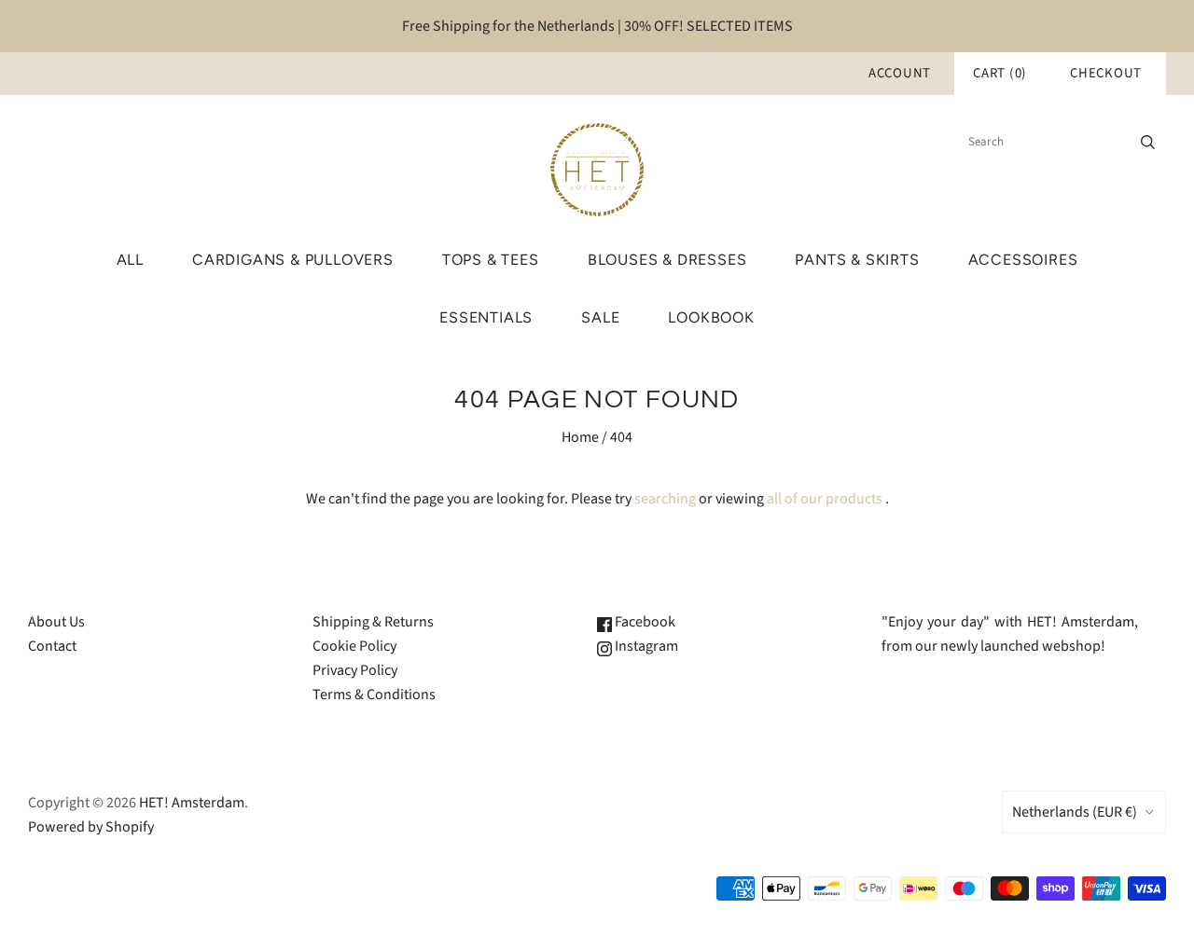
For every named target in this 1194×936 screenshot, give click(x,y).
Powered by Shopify (91, 827)
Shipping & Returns (373, 622)
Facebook (643, 622)
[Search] (1148, 141)
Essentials (486, 317)
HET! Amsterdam (191, 802)
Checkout (1106, 73)
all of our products (824, 499)
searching (665, 499)
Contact (52, 646)
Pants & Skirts (857, 259)
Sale (600, 317)
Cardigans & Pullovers (293, 259)
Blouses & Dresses (667, 259)
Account (899, 73)
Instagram (645, 646)
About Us (56, 622)
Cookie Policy (354, 646)
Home (580, 437)
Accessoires (1023, 259)
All (130, 259)
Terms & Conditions (374, 694)
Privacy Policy (354, 670)
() (1000, 73)
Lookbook (711, 317)
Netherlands (1074, 812)
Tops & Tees (490, 259)
